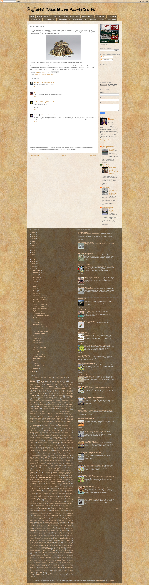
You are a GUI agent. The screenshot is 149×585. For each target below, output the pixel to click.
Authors (60, 397)
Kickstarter (64, 462)
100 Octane (36, 379)
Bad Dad (35, 349)
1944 (48, 381)
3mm (62, 384)
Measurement (47, 472)
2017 (33, 252)
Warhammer (53, 564)
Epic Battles (64, 435)
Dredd (62, 434)
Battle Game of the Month (85, 475)
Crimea (57, 427)
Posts (104, 56)
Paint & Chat (54, 493)
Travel (60, 552)
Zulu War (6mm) (100, 16)
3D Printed (48, 384)
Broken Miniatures (59, 413)
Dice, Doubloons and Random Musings (89, 452)
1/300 (56, 377)
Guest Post (65, 450)
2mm (40, 382)
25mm (58, 381)
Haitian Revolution (47, 452)
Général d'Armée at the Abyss (92, 399)
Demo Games (66, 430)
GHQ (31, 448)
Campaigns (62, 414)
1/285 (50, 377)
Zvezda (32, 576)
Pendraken (45, 496)
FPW (50, 442)
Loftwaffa (52, 467)
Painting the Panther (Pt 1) (40, 306)
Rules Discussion (43, 519)
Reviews (55, 515)
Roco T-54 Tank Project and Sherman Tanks (95, 431)
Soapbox (64, 530)
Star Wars (40, 535)
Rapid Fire (53, 508)
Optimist (69, 491)
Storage (45, 537)
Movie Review (35, 481)
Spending (59, 533)
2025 (33, 234)
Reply (35, 87)
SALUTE (64, 519)
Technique (50, 542)
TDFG (31, 542)
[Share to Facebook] (56, 72)
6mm (51, 386)
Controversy (53, 425)
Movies (40, 481)
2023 (33, 239)
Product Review (42, 503)
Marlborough (49, 470)
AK (59, 393)
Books (67, 410)
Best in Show (51, 404)
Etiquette (32, 437)
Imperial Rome (39, 458)
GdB (46, 447)
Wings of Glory (57, 568)
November (36, 272)
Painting (32, 495)
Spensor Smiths (66, 533)
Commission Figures (56, 423)
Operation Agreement (36, 491)
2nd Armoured (67, 382)
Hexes (52, 453)
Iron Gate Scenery (34, 460)
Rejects (43, 512)
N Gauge (48, 483)
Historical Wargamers (51, 455)
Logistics (57, 467)
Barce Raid (37, 400)
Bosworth (41, 411)
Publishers (48, 505)
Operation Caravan (47, 491)
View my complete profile (107, 140)
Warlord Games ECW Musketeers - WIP (94, 465)
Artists (49, 397)
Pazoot (39, 496)
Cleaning (54, 419)
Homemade (52, 457)
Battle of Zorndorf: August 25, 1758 (93, 277)
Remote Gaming (51, 512)
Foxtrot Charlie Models (42, 442)
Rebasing (64, 510)
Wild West (49, 568)
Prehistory (69, 501)
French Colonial (56, 442)
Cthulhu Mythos (36, 428)
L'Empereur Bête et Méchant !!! (87, 441)
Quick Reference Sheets (44, 507)
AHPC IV (70, 388)
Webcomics (33, 567)
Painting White (37, 361)
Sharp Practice (67, 525)
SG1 (61, 525)
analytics (41, 395)
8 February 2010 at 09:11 (48, 115)
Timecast (69, 547)
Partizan (68, 495)
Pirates (50, 498)
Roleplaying (70, 515)
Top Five (60, 550)
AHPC (63, 388)
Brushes (67, 413)
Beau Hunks (69, 402)
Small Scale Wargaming (53, 530)
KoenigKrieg (41, 463)
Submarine (69, 537)
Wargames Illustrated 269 (40, 308)
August (35, 279)
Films (47, 439)
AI (35, 393)
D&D (31, 430)
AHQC (31, 393)
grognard (39, 450)
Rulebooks (34, 519)
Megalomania (38, 473)
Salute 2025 (53, 520)
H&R (40, 452)
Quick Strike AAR (56, 507)
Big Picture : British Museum (40, 331)
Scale (65, 522)
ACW (42, 388)
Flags (67, 438)
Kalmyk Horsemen (50, 462)
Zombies (63, 574)
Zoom (70, 574)
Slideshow (33, 530)
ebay (72, 434)
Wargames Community (41, 562)
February (36, 293)
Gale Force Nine (68, 444)
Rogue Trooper (37, 338)
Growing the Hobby (47, 450)
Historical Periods (41, 455)
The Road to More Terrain (90, 454)
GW (36, 452)
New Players (66, 485)
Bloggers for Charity (47, 408)
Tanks (67, 540)
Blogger (112, 580)
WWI (31, 573)
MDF (40, 472)
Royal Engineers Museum (46, 517)
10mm (53, 379)
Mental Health (65, 473)
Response (64, 513)
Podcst (63, 499)
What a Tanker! (69, 567)
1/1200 (36, 377)
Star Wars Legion (48, 535)
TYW (59, 554)
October (35, 275)
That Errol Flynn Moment (40, 326)
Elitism (47, 435)
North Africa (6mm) (87, 16)
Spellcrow (53, 533)
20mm (53, 381)
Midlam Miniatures (53, 475)
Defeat (58, 430)
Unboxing (64, 554)
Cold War (38, 421)
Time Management (60, 547)
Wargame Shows (60, 560)
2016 (33, 254)
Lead (60, 463)
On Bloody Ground (69, 490)
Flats (36, 440)
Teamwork (36, 336)
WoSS (53, 570)
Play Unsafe (36, 340)
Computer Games (68, 423)
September (36, 277)
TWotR (52, 554)
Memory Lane (55, 473)
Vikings (55, 557)
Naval (58, 485)
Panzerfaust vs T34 (38, 365)
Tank (48, 540)
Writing (66, 570)
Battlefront (62, 402)
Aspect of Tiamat (37, 317)
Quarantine (34, 507)
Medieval (55, 472)
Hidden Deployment (59, 453)
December (36, 270)
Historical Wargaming (63, 455)
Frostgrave (54, 444)
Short (31, 528)
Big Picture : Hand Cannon (40, 295)
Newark (38, 486)
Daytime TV (36, 302)
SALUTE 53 (39, 522)
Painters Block (68, 493)
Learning (52, 465)
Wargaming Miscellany (84, 264)
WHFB (43, 569)
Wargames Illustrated (66, 562)
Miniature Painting (34, 479)
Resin (48, 74)
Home (32, 16)
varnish (64, 555)
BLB (61, 406)
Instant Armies (57, 458)
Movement (71, 479)
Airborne (50, 393)
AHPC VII (51, 390)
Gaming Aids (33, 447)
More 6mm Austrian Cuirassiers (112, 210)
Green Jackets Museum (66, 448)
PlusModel (46, 499)
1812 (42, 381)
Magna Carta (68, 468)
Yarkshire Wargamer (57, 573)
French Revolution (36, 444)
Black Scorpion (47, 406)
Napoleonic (66, 483)
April (34, 288)
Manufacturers (34, 470)
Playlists (69, 498)
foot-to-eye (69, 440)
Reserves (44, 513)
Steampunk (32, 537)
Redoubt (38, 512)
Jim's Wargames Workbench (86, 418)
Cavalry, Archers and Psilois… (92, 442)
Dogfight (38, 434)
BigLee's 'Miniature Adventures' (61, 9)
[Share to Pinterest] (58, 72)
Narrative (32, 485)
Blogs (56, 408)
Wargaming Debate (45, 564)
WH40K (60, 567)
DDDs (43, 430)
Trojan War (66, 552)
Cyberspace (60, 428)
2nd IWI (31, 384)
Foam (46, 440)
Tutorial (35, 554)
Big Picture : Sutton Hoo (39, 347)
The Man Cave (82, 298)
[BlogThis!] (53, 72)
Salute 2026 (61, 520)
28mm (36, 74)
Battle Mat (58, 400)
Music (72, 481)
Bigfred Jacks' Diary (89, 311)
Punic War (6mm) (56, 16)
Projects (44, 74)
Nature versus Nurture (49, 484)
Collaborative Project (59, 421)
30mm (37, 384)
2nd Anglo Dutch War (47, 382)
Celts (50, 416)
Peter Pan (61, 496)
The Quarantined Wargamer (49, 545)
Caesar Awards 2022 (54, 414)
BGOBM (57, 404)
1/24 (41, 377)
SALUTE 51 (68, 520)
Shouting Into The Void (84, 386)
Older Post (92, 155)
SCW (38, 525)
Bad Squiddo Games (66, 398)
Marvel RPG (68, 470)
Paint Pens (61, 493)
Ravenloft (41, 510)
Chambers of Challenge (49, 418)
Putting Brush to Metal (39, 313)
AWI (67, 397)
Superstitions (37, 538)
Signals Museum (55, 528)
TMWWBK (48, 549)
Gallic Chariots (41, 445)
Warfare (70, 559)
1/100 (31, 377)
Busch (43, 414)
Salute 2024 (45, 520)
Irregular (52, 460)
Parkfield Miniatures (59, 495)
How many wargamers (61, 457)
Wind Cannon (36, 358)
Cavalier (34, 416)
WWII (39, 573)
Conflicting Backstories (39, 333)
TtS (72, 552)
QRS (72, 505)
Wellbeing (41, 567)
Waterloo (50, 565)
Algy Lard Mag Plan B (90, 420)
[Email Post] (48, 72)
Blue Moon (68, 408)
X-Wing (49, 573)
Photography (33, 498)
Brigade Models (56, 411)
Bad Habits (55, 399)
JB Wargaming (35, 462)
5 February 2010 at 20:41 (47, 102)
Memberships (46, 473)
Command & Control (35, 423)
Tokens (68, 548)
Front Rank (46, 444)
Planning (56, 498)
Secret (42, 525)
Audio (55, 397)
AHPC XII (40, 391)
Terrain (52, 74)
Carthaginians (70, 415)
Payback (35, 363)
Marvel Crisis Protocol (59, 470)
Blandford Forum (55, 406)
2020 (33, 245)
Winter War (64, 569)
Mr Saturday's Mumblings (85, 497)
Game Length (58, 445)
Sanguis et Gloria (48, 522)
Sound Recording (57, 532)
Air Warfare (41, 393)
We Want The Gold (67, 565)
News (57, 486)
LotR (67, 467)
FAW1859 (36, 438)
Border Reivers (33, 411)
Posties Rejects (111, 19)
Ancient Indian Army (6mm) (71, 16)
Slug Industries (42, 530)
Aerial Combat (49, 388)
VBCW (70, 555)
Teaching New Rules (40, 542)
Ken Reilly (58, 462)
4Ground (32, 386)
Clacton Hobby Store (38, 322)
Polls (72, 500)
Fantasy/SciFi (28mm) (64, 19)
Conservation (36, 425)
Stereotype (39, 537)
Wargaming (33, 564)
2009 (33, 371)
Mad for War (50, 469)
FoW (31, 442)
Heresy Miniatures (35, 453)
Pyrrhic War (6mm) (42, 16)
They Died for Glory (67, 545)
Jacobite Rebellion (69, 460)
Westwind (47, 567)
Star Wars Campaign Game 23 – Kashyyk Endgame (97, 487)
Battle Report (39, 402)
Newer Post (34, 155)
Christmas (34, 419)
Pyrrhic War (65, 505)
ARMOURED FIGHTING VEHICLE (87, 321)
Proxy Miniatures (37, 505)
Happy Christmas (62, 452)
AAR (69, 386)
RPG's (55, 517)
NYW (45, 490)
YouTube (37, 574)
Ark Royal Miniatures (58, 395)
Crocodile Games (65, 427)
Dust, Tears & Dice (83, 344)
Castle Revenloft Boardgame (41, 315)
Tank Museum (54, 540)
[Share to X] (55, 72)
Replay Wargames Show (35, 513)
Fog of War (51, 440)
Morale (65, 479)
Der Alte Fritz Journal (84, 276)
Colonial (68, 421)
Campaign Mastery (83, 232)
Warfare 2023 (33, 560)
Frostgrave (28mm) (49, 19)
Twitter (46, 554)
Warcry (64, 559)
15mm (32, 381)
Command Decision (46, 423)
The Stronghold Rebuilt (84, 287)
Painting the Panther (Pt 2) (40, 304)
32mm (41, 384)
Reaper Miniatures (55, 510)
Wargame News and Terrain (85, 242)
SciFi (61, 523)
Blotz (62, 408)
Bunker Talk (81, 430)
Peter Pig (68, 496)
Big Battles (69, 404)
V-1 (55, 555)
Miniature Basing (68, 477)
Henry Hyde (70, 452)
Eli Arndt (36, 82)
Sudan (31, 538)
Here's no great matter (84, 355)
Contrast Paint (46, 425)
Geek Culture (52, 447)
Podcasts (58, 500)
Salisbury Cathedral (55, 518)
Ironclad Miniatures (44, 460)
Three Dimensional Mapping (40, 297)
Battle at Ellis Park (82, 356)
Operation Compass (59, 491)
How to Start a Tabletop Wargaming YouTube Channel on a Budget (113, 170)
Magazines (58, 469)
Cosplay (41, 427)
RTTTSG (66, 517)
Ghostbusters (69, 447)
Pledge (39, 500)
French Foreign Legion (67, 442)
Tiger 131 (50, 547)
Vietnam (48, 557)
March (35, 291)
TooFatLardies (46, 550)
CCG (46, 416)
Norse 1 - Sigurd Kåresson (91, 499)
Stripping (63, 537)
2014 (33, 259)
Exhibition (38, 437)
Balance (31, 400)
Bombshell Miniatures (58, 410)
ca (47, 414)
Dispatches (56, 432)
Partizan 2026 (33, 496)
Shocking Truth (68, 527)
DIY (71, 432)
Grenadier (32, 450)
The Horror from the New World (92, 300)
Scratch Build (68, 523)
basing (43, 400)
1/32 (62, 377)
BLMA (37, 408)
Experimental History (46, 437)
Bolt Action (49, 410)
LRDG (71, 467)
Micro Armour (41, 475)
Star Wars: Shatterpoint (59, 535)
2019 (33, 248)
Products (51, 503)
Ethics (70, 435)
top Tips (67, 550)
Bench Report (43, 404)
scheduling (45, 523)
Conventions (63, 425)
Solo (36, 532)
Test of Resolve (68, 542)
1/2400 (45, 377)
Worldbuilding (45, 570)
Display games (64, 432)
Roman (35, 517)
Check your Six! (69, 418)
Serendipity (56, 525)
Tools (53, 550)
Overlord (40, 493)
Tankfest (62, 540)
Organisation (33, 493)
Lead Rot (35, 465)
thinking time (33, 547)
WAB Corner (81, 464)
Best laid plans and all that (91, 254)
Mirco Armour (44, 479)
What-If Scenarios (36, 568)
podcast (52, 499)
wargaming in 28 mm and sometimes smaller (91, 397)
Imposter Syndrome (48, 458)
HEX (48, 453)
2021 (33, 243)
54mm (38, 386)
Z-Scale (57, 574)
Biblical (62, 404)
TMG (37, 548)
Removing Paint (60, 512)
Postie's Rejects (43, 501)
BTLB (72, 413)
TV (41, 554)
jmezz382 (37, 92)
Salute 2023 (37, 520)
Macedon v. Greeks (89, 376)
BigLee (36, 115)
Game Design (50, 445)
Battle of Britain (65, 400)
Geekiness (60, 447)
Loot (62, 467)
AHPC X (68, 390)
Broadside (50, 413)
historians (34, 455)
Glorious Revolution (47, 448)
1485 (59, 379)
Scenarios (38, 523)
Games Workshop (67, 445)
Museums (61, 481)
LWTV (43, 468)
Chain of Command (59, 416)
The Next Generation (64, 543)
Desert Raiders (34, 432)
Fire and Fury (55, 439)
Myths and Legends (37, 483)
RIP (63, 515)
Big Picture (37, 406)
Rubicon (71, 517)
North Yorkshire (63, 488)
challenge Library (38, 418)
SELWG (48, 525)
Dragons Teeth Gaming (55, 434)
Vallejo (59, 555)
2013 (33, 261)
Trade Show (41, 552)
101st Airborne (45, 379)
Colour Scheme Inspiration (40, 351)
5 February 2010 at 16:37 (47, 92)
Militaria (63, 475)
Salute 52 (32, 522)
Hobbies (36, 457)
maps (42, 470)
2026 (33, 232)
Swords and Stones (46, 538)
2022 (33, 241)
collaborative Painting (47, 421)
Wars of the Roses (36, 565)
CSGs (71, 427)
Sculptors (32, 525)
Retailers (70, 513)
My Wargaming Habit (108, 207)
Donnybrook (45, 434)
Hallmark (54, 452)
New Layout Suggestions (40, 354)
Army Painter (33, 397)
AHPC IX (35, 390)
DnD (40, 74)
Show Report (47, 528)
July (34, 281)
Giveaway (38, 448)
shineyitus (61, 527)
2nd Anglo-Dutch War (58, 382)
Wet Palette (53, 567)
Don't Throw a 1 (106, 187)
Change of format (60, 418)
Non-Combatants (67, 486)
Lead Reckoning (82, 310)
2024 (33, 236)
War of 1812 (45, 559)
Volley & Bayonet (62, 557)
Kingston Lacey (33, 463)
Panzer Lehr (48, 495)
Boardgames (33, 410)
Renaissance (69, 512)
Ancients (48, 395)
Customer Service (48, 428)
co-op (64, 419)
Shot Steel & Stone (38, 528)
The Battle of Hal (43, 543)
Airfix (55, 393)
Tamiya (43, 540)
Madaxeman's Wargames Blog (86, 363)
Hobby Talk (43, 457)
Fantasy (64, 437)
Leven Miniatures (69, 465)
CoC (68, 419)
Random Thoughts (41, 508)
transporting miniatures (52, 552)
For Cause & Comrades (39, 329)
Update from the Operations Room (43, 555)
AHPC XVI (69, 391)
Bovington (49, 411)
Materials (32, 472)
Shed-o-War (40, 527)
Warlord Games (61, 564)
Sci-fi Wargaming (53, 523)
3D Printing (55, 384)
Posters (34, 501)
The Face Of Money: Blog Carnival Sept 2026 (89, 233)
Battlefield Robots (38, 342)
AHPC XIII (46, 391)
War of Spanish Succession (55, 559)
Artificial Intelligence (41, 397)
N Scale (53, 483)
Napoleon (59, 483)
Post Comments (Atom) (44, 159)
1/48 (66, 377)
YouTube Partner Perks (49, 574)
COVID (52, 427)
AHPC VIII (60, 390)
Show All (117, 508)
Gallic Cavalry (33, 445)
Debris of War (51, 430)
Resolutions (57, 513)
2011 (33, 266)
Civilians (40, 419)
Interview (64, 458)
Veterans (32, 557)
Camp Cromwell (82, 375)
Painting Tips (40, 495)
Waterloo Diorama (58, 565)
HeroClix (43, 453)
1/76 (31, 379)
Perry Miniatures (53, 496)
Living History (36, 467)
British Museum (42, 413)
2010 (33, 268)
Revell (49, 515)
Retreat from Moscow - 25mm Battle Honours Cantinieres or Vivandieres (113, 191)
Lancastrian (49, 463)
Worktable (37, 570)
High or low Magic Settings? (40, 299)
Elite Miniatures (41, 435)
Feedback (42, 438)
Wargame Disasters (50, 560)
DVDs (67, 434)
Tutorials (101, 19)
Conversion (33, 427)
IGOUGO (32, 458)
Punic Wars (56, 505)
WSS (71, 570)
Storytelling (51, 537)
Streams (57, 537)
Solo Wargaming (45, 532)
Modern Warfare (52, 479)
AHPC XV (61, 391)
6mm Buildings (62, 386)
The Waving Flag (82, 332)
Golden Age (56, 448)
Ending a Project (55, 435)
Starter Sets (69, 535)
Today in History (58, 549)
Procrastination (33, 503)
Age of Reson (57, 388)
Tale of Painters (82, 408)
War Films (39, 559)
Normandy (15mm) (35, 19)
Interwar (70, 458)
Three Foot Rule (41, 547)
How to (70, 457)
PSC (43, 505)
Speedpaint (46, 533)
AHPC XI (32, 391)
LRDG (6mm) (112, 16)
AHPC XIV (54, 391)
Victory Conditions (40, 557)
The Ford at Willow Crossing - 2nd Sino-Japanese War (98, 345)
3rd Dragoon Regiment (112, 150)
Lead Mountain (69, 463)
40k (65, 384)
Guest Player (57, 450)
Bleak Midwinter (37, 324)
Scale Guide (93, 19)
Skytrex (70, 528)
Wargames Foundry (54, 562)
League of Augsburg (43, 465)
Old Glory (61, 490)
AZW (71, 397)
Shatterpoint (32, 527)
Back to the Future (45, 398)
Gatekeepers (40, 447)
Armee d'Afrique (68, 395)
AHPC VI (43, 390)
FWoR (61, 444)
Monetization (59, 479)
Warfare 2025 (41, 560)
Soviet (40, 533)
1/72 (70, 377)
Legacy (62, 465)
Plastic (62, 498)
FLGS (40, 440)
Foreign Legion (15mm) (79, 19)
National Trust (40, 484)
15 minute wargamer (67, 379)
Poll (68, 499)
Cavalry (41, 416)
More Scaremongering (39, 320)
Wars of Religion (69, 564)
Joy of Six (42, 462)
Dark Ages (36, 430)
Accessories (34, 388)
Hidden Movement (69, 453)
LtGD (34, 468)
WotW (62, 570)
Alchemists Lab (37, 345)
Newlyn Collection (47, 486)
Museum (53, 481)
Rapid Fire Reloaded (63, 508)
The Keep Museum (53, 543)
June (34, 284)
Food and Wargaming (60, 440)
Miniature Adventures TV (48, 477)
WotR (57, 570)
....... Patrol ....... (88, 322)
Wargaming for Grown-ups (85, 253)
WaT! (43, 565)
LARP (55, 463)
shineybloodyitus (51, 527)
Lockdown (46, 467)
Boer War (43, 410)
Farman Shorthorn (89, 288)
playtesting (32, 500)
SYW (54, 538)
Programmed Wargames (60, 503)
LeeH (57, 465)
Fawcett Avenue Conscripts (86, 486)
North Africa (44, 488)
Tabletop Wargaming (64, 538)
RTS (61, 517)
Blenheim (66, 406)
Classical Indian (47, 419)
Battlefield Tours (54, 402)
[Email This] (52, 72)
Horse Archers (88, 365)
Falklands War (56, 437)
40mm (70, 384)
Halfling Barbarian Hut (39, 356)
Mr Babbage (46, 481)
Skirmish (62, 528)
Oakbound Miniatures (52, 490)
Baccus (35, 399)
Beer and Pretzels (34, 404)
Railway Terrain (66, 507)
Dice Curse (49, 432)
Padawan (46, 493)
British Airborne (65, 411)
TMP (42, 549)
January (35, 368)
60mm (44, 386)
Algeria (63, 393)
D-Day (68, 428)
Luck (39, 468)
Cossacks (47, 427)
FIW (63, 439)
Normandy (33, 488)
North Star (54, 488)
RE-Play (47, 510)
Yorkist (65, 573)
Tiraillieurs (32, 548)
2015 (33, 257)
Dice (43, 432)
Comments (105, 59)
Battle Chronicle (50, 400)
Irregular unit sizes (60, 460)
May (34, 286)
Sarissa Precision (58, 522)
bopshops (100, 580)
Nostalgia (38, 490)
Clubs (59, 419)
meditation (61, 472)
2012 (33, 264)
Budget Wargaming (36, 415)
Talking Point (34, 540)
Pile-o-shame (43, 498)
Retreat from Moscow (39, 515)
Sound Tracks (66, 532)
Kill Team (70, 462)
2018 (33, 250)
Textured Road (33, 543)
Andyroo (36, 102)
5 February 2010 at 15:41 (47, 82)
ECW (33, 435)
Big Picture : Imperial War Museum (42, 311)
